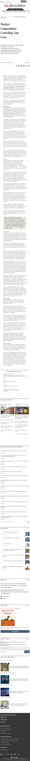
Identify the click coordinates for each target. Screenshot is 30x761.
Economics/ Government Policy (10, 389)
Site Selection (3, 731)
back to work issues (8, 240)
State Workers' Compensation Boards (14, 224)
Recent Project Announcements (6, 733)
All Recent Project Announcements (7, 521)
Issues (28, 605)
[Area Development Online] (14, 757)
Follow (11, 9)
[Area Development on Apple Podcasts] (12, 754)
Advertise (3, 722)
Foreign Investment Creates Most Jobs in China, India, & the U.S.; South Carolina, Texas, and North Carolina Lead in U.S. (14, 376)
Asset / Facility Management (5, 728)
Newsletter (3, 717)
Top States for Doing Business (6, 744)
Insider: (13, 643)
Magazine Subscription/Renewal (8, 715)
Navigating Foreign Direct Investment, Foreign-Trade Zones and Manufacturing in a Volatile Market (14, 591)
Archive (27, 639)
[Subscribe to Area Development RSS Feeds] (5, 754)
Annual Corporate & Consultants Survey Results (9, 740)
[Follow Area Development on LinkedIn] (1, 754)
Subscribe (23, 1)
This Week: (14, 645)
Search (19, 9)
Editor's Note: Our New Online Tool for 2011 (12, 390)
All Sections (28, 12)
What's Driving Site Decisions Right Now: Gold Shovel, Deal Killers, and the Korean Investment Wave (14, 585)
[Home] (8, 754)
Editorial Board (21, 11)
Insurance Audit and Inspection (9, 113)
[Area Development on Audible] (18, 754)
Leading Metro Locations (5, 742)
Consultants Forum (15, 749)
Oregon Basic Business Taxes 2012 (10, 381)
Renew (28, 1)
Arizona (5, 384)
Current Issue (4, 719)
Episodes (27, 579)
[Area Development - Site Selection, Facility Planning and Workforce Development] (15, 5)
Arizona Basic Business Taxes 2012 (10, 386)
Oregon (5, 380)
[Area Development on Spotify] (15, 754)
